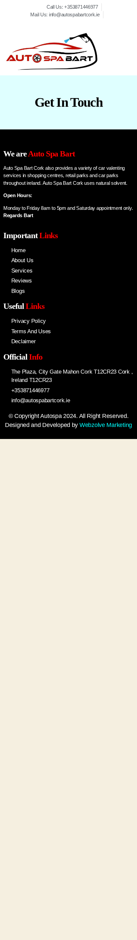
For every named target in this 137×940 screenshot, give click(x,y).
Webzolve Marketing (105, 425)
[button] (119, 51)
